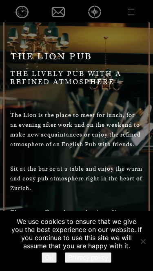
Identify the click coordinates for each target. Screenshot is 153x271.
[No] (143, 241)
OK (49, 257)
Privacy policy (88, 257)
